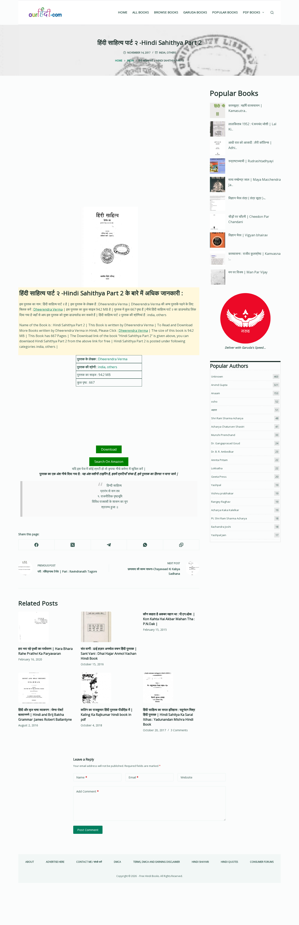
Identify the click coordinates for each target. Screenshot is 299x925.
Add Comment (87, 791)
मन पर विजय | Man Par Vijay (247, 272)
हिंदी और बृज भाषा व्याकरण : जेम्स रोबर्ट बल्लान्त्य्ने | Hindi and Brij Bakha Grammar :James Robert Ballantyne (45, 714)
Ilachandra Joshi (221, 527)
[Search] (272, 12)
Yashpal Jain (218, 535)
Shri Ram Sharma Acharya (227, 418)
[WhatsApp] (145, 545)
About (29, 862)
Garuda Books (195, 12)
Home (122, 12)
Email (133, 777)
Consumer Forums (262, 862)
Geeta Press (219, 476)
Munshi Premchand (223, 435)
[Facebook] (37, 545)
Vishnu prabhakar (222, 493)
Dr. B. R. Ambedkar (222, 451)
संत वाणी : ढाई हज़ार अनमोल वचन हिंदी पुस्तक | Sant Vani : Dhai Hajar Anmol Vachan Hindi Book (109, 653)
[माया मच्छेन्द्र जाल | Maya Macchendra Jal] (217, 184)
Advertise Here (55, 862)
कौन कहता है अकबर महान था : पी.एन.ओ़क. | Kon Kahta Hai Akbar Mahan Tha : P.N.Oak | (169, 619)
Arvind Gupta (219, 385)
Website (186, 777)
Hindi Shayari (200, 862)
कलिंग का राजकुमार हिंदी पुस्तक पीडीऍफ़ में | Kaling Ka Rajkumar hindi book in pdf (107, 714)
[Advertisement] (108, 118)
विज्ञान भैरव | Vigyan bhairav (248, 235)
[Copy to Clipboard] (181, 545)
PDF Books (251, 12)
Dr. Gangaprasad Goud (225, 443)
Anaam (215, 393)
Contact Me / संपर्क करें (89, 862)
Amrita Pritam (219, 460)
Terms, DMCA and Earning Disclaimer (156, 862)
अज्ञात (214, 410)
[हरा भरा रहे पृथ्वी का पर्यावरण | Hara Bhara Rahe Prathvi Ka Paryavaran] (46, 627)
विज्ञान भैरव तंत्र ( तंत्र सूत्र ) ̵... (247, 198)
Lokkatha (217, 468)
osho (214, 401)
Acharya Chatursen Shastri (227, 426)
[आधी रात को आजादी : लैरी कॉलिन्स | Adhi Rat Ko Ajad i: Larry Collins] (217, 147)
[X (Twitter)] (73, 545)
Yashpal (216, 485)
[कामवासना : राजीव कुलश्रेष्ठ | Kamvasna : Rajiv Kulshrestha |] (217, 258)
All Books (140, 12)
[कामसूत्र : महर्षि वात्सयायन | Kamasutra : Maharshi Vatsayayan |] (217, 110)
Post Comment (87, 830)
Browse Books (166, 12)
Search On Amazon (108, 461)
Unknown (217, 376)
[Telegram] (109, 545)
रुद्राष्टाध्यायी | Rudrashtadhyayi (250, 161)
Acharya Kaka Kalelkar (225, 510)
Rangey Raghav (220, 502)
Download (109, 449)
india (162, 52)
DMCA (117, 862)
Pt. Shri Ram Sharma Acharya (229, 518)
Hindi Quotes (229, 862)
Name (81, 777)
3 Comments (179, 730)
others (171, 52)
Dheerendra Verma (48, 309)
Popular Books (225, 12)
